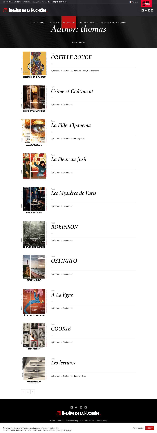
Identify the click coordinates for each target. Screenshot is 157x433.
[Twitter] (145, 10)
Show (84, 71)
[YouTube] (149, 10)
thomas (56, 71)
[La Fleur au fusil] (34, 166)
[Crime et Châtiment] (34, 98)
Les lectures (63, 362)
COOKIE (61, 328)
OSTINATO (64, 260)
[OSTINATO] (34, 268)
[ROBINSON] (34, 234)
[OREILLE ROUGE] (34, 65)
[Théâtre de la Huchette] (78, 413)
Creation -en (67, 71)
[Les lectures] (34, 370)
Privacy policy (102, 420)
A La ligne (62, 294)
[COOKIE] (34, 336)
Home (74, 42)
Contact (60, 420)
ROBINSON (64, 226)
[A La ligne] (34, 302)
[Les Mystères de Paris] (34, 200)
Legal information (87, 420)
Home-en (77, 71)
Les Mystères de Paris (73, 192)
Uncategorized (93, 71)
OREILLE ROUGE (71, 57)
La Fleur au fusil (68, 159)
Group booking (72, 420)
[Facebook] (142, 10)
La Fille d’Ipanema (71, 125)
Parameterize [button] (138, 428)
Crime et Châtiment (72, 91)
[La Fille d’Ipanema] (34, 132)
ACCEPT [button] (149, 428)
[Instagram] (152, 10)
